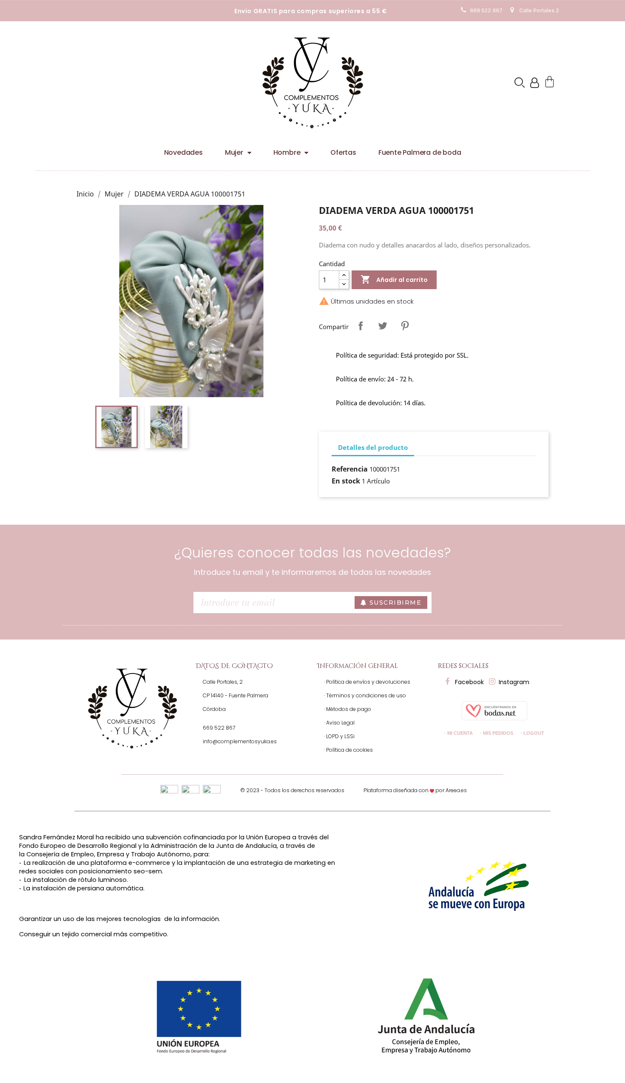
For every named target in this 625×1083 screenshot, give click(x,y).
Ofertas (343, 152)
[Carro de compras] (550, 82)
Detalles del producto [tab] (373, 447)
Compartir (360, 325)
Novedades (183, 152)
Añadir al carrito (394, 279)
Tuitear (382, 325)
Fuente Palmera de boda (419, 152)
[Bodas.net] (494, 710)
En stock (346, 481)
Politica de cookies (451, 7)
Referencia (350, 469)
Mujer (234, 152)
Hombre (287, 152)
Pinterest (404, 325)
